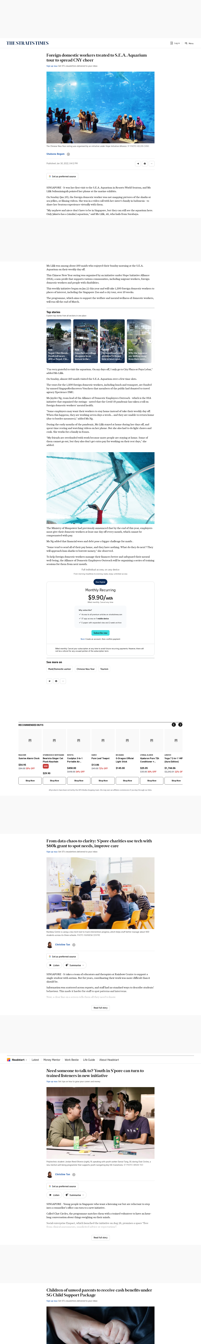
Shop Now (30, 781)
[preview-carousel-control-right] (150, 341)
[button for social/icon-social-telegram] (138, 163)
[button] (175, 43)
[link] (27, 43)
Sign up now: (52, 65)
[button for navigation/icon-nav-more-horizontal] (152, 163)
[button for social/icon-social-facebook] (145, 163)
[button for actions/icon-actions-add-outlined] (68, 154)
